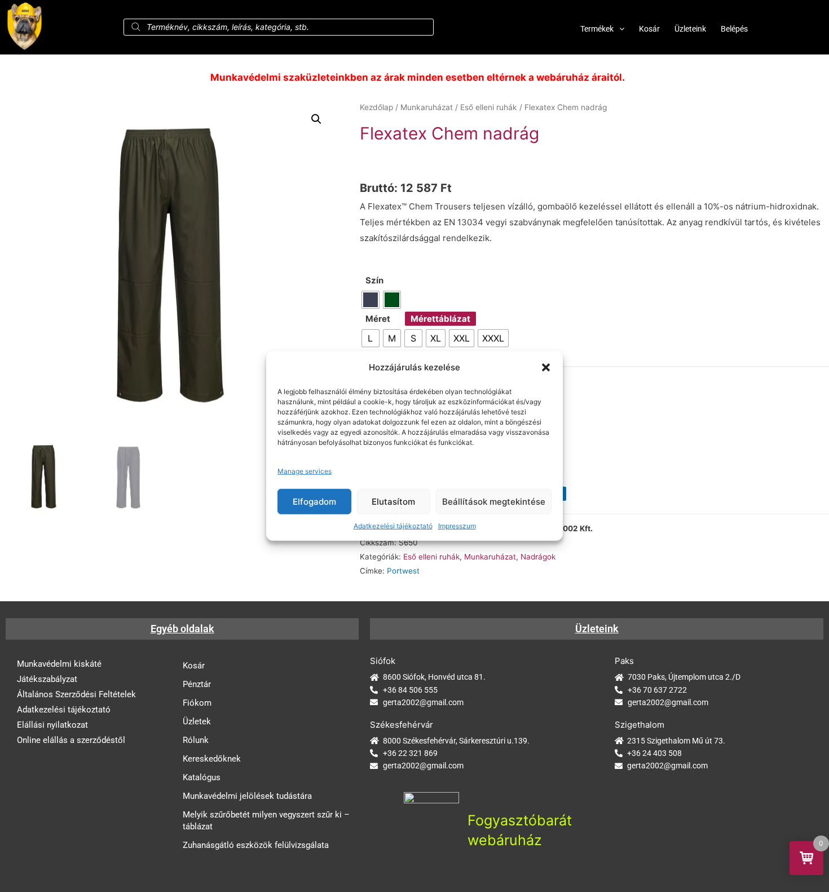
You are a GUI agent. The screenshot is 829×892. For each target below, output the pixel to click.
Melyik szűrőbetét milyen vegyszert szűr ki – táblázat (266, 821)
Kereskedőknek (212, 759)
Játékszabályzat (47, 679)
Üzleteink (690, 28)
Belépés (734, 28)
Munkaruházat (426, 107)
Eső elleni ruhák (488, 107)
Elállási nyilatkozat (52, 725)
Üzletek (197, 721)
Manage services (304, 471)
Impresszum (457, 526)
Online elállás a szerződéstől (71, 740)
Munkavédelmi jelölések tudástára (247, 796)
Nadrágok (538, 556)
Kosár (649, 28)
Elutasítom (393, 501)
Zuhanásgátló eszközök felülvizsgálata (256, 845)
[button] (546, 367)
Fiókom (197, 703)
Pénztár (197, 684)
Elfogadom (314, 501)
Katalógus (202, 777)
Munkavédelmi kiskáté (59, 664)
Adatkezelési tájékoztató (393, 526)
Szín (374, 280)
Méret (377, 318)
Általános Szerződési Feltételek (76, 694)
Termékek (597, 28)
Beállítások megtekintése (493, 501)
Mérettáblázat (440, 318)
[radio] (370, 299)
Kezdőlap (376, 107)
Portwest (403, 570)
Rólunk (196, 740)
